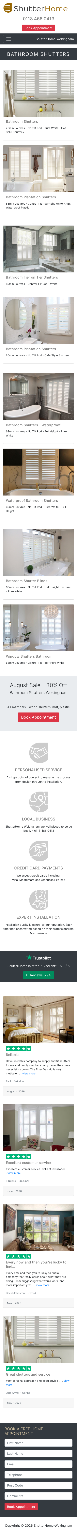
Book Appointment (21, 1507)
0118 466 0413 (38, 18)
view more (29, 1073)
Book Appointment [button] (38, 28)
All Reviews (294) (38, 975)
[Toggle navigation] (8, 39)
